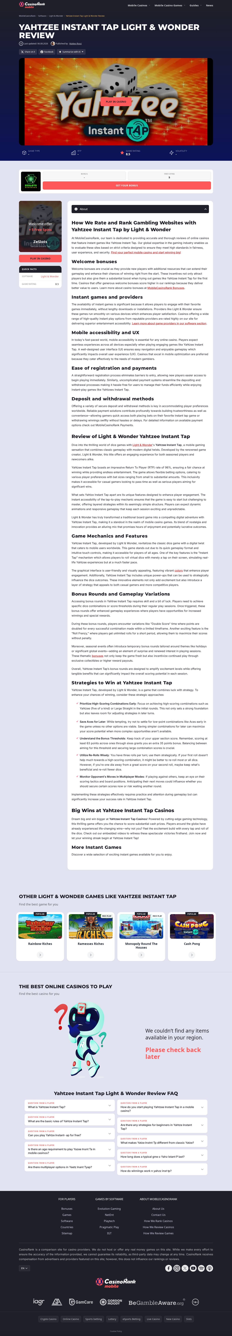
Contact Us (158, 1215)
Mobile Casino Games (168, 5)
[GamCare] (81, 1302)
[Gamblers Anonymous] (56, 1302)
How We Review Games (158, 1233)
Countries (67, 1227)
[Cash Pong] (192, 936)
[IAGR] (39, 1302)
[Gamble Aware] (157, 1302)
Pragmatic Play (109, 1227)
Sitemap (67, 1233)
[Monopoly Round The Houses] (141, 936)
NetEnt (109, 1215)
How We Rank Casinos (158, 1221)
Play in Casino (116, 101)
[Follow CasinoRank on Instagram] (176, 1268)
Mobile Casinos (137, 5)
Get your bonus (127, 185)
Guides (194, 5)
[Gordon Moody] (111, 1302)
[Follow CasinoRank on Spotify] (201, 1268)
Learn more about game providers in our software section (169, 323)
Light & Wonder (50, 276)
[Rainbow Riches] (40, 936)
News (209, 5)
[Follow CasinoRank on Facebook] (168, 1268)
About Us (158, 1209)
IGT (109, 1233)
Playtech (109, 1221)
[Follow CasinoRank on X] (185, 1268)
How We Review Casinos (158, 1227)
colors (179, 570)
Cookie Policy (116, 1331)
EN (22, 1268)
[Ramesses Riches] (91, 936)
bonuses (97, 656)
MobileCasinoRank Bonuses (165, 288)
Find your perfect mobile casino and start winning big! (146, 252)
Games (66, 1215)
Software (67, 1221)
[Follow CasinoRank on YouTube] (193, 1268)
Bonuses (66, 1209)
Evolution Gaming (109, 1209)
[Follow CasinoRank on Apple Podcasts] (209, 1268)
